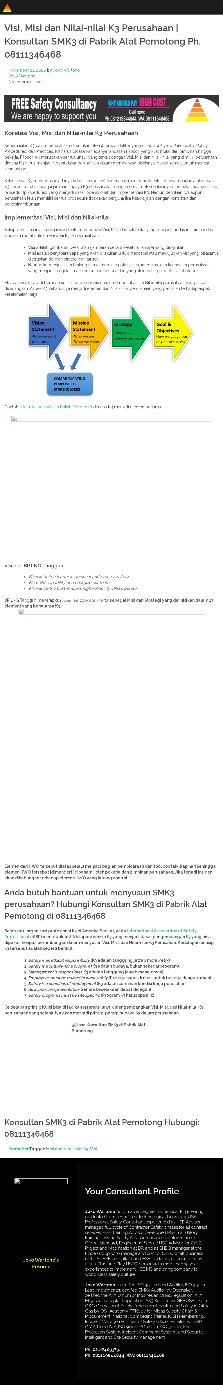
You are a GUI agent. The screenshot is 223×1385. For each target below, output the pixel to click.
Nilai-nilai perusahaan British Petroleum (55, 407)
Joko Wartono (66, 70)
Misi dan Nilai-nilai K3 (67, 1149)
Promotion (18, 1149)
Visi (93, 1149)
